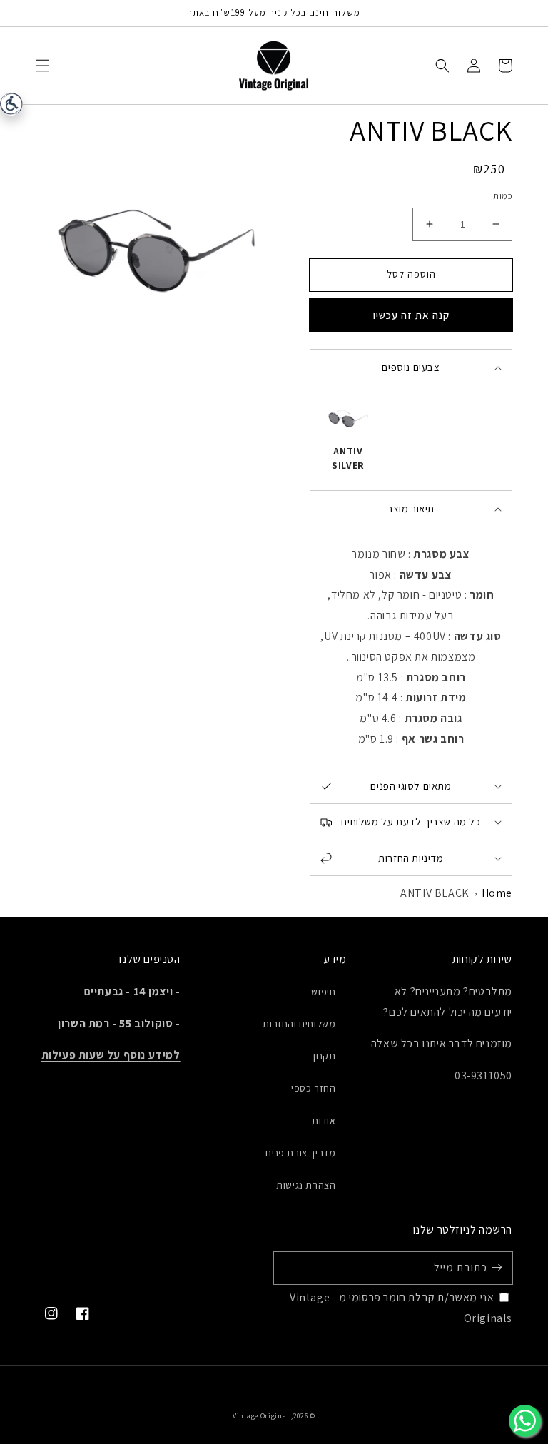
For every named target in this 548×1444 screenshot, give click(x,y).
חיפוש (323, 991)
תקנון (324, 1055)
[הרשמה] (496, 1267)
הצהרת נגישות (305, 1185)
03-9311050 (483, 1075)
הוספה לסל (411, 274)
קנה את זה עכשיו (411, 315)
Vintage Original (261, 1415)
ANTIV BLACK (435, 892)
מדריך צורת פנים (300, 1152)
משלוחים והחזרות (299, 1023)
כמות (502, 196)
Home (497, 892)
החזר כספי (313, 1088)
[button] (43, 65)
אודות (323, 1120)
